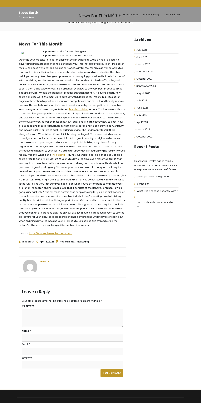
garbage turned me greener (153, 176)
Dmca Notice (130, 14)
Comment (28, 305)
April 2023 (142, 122)
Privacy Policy (151, 14)
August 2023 (143, 93)
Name (26, 331)
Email (26, 344)
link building (58, 155)
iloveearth (28, 241)
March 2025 (143, 64)
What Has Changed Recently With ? (157, 191)
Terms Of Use (172, 14)
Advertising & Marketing (92, 22)
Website (27, 357)
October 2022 (144, 136)
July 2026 (141, 50)
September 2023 (146, 86)
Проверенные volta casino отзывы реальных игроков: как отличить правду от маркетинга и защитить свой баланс (155, 165)
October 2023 (144, 78)
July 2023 (141, 100)
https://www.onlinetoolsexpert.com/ (50, 233)
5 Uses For (143, 183)
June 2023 (142, 107)
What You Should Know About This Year (153, 204)
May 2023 (141, 115)
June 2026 (142, 57)
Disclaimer (112, 14)
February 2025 (144, 71)
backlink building (78, 109)
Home (71, 22)
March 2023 (143, 129)
